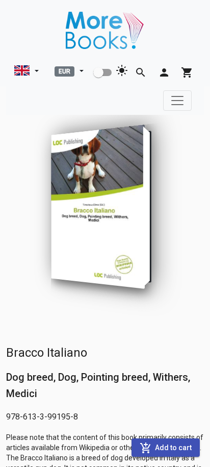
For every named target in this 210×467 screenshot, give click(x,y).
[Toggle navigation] (177, 100)
